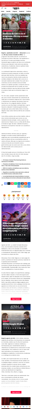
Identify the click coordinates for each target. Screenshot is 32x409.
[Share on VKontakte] (15, 43)
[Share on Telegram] (18, 43)
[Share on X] (8, 43)
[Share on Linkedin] (13, 43)
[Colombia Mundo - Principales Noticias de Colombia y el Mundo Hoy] (16, 8)
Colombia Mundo (7, 46)
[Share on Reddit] (20, 406)
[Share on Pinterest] (7, 406)
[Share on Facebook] (6, 43)
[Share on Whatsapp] (11, 43)
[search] (25, 8)
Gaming (5, 220)
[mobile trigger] (2, 8)
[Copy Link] (22, 43)
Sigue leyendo (16, 299)
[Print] (25, 43)
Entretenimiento (7, 30)
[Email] (20, 43)
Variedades (6, 321)
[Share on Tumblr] (17, 406)
